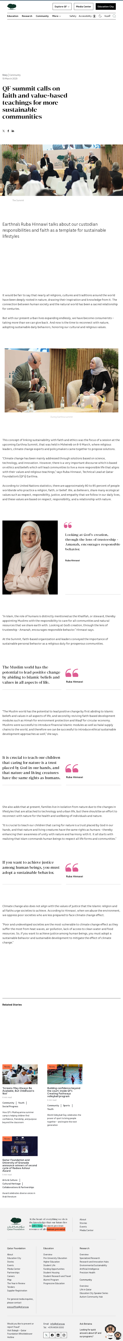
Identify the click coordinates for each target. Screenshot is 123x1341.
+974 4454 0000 (56, 1327)
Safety (73, 15)
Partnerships (13, 1272)
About (83, 1219)
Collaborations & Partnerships (18, 1187)
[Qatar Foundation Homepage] (13, 6)
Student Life (49, 1265)
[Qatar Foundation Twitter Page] (46, 1335)
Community (42, 15)
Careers (11, 1276)
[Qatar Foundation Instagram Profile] (64, 1335)
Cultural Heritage (11, 1183)
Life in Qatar (86, 1289)
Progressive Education (54, 1283)
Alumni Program (51, 1279)
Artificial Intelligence (89, 1268)
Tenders (11, 1287)
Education (12, 15)
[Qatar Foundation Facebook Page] (52, 1335)
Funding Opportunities (53, 1268)
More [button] (55, 15)
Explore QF (61, 6)
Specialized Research (90, 1258)
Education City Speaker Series (94, 1293)
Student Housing (51, 1272)
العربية (107, 15)
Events (83, 1226)
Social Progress (10, 1106)
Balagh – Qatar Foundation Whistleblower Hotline (19, 1333)
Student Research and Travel (57, 1276)
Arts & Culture (10, 1180)
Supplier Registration (17, 1290)
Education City (106, 6)
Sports (66, 1105)
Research (27, 15)
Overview (47, 1254)
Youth (21, 1102)
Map (9, 1279)
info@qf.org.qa (57, 1323)
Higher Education (51, 1261)
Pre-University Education (55, 1258)
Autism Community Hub (91, 1296)
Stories (83, 1222)
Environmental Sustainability (93, 1265)
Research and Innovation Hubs (94, 1261)
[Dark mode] (100, 16)
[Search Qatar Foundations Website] (114, 16)
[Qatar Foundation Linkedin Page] (58, 1335)
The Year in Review (16, 1283)
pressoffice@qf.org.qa (18, 1307)
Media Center (83, 6)
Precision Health (87, 1272)
